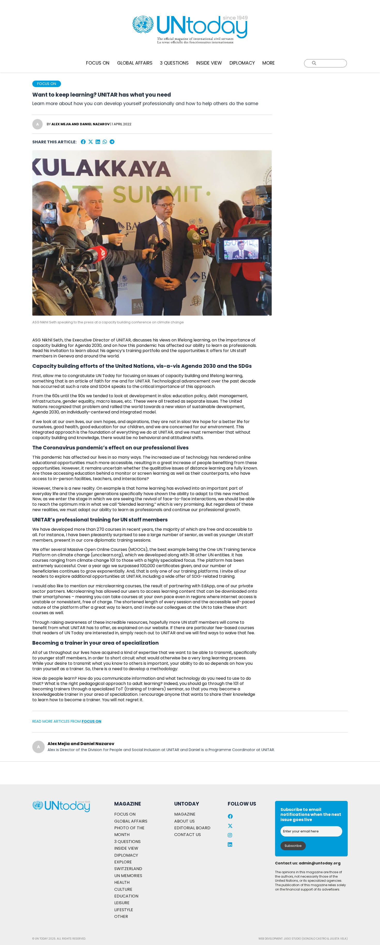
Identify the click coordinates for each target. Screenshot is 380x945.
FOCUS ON (97, 63)
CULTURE (123, 889)
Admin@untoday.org (319, 863)
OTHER (121, 916)
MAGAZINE (184, 814)
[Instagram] (230, 835)
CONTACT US (187, 835)
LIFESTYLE (123, 910)
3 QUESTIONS (174, 63)
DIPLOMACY (242, 63)
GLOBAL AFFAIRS (135, 63)
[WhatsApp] (105, 141)
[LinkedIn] (98, 141)
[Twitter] (90, 141)
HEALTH (122, 882)
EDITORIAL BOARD (192, 828)
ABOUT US (184, 821)
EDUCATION (126, 896)
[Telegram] (112, 141)
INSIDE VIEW (209, 63)
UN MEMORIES (128, 876)
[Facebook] (83, 141)
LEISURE (122, 903)
